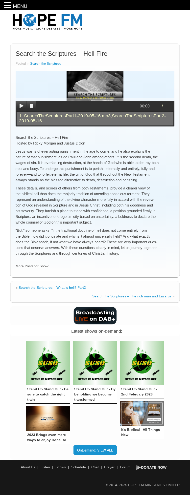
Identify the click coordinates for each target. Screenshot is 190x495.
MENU (20, 6)
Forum (125, 467)
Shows (60, 467)
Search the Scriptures (45, 63)
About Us (28, 467)
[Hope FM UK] (47, 22)
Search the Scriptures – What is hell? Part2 (52, 287)
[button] (8, 5)
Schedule (78, 467)
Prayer (109, 467)
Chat (95, 467)
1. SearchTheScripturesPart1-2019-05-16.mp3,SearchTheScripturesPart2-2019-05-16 (92, 118)
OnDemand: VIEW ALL (95, 450)
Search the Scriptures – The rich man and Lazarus (131, 296)
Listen (45, 467)
